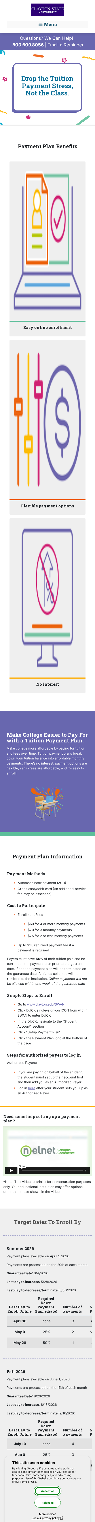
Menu (50, 24)
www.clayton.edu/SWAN (46, 1004)
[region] (47, 1322)
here (31, 1088)
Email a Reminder (66, 44)
